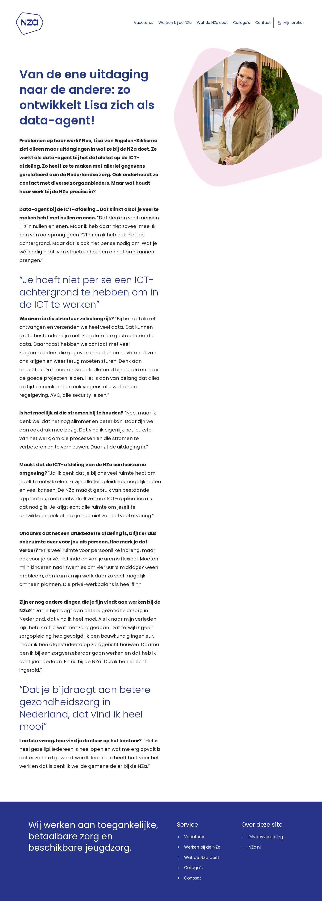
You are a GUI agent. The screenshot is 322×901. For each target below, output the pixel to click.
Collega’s (241, 22)
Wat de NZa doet (212, 22)
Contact (263, 22)
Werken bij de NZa (175, 22)
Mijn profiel (293, 22)
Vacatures (143, 22)
